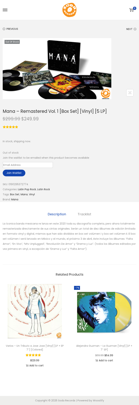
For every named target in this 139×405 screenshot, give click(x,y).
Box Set (14, 194)
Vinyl (32, 194)
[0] (131, 10)
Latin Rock (43, 189)
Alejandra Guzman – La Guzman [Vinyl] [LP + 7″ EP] (104, 347)
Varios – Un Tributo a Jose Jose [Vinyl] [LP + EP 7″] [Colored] (35, 347)
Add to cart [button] (36, 365)
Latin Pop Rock (27, 189)
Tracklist (84, 214)
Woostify (98, 400)
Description (57, 214)
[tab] (57, 214)
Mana (24, 194)
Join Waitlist (14, 173)
